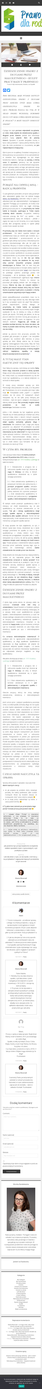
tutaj (25, 270)
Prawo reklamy (21, 1295)
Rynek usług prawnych (21, 1302)
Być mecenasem (17, 84)
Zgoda (21, 1386)
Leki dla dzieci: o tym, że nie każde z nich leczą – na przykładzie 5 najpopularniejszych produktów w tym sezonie (21, 859)
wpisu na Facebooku (11, 199)
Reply (25, 957)
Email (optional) (8, 1144)
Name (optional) (8, 1135)
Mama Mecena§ (21, 969)
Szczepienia (21, 1305)
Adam (21, 916)
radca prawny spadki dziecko (20, 894)
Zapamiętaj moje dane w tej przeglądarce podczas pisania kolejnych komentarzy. (20, 1164)
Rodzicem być (21, 1300)
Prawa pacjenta (21, 1293)
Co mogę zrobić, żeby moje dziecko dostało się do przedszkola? (22, 1325)
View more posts (21, 886)
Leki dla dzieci (21, 1292)
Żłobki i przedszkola (21, 1309)
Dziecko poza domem (21, 1286)
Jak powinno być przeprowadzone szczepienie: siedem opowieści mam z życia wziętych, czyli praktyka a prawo (21, 848)
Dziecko (25, 84)
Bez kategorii (21, 1280)
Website (5, 1152)
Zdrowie (21, 1307)
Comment (6, 1113)
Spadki (33, 84)
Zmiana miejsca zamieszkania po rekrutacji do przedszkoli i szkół (21, 1358)
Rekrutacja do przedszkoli (21, 1299)
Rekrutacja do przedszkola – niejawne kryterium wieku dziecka (23, 1336)
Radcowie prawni (21, 1297)
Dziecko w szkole (21, 1290)
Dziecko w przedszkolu (21, 1288)
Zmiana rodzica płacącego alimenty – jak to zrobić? (21, 1356)
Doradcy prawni (21, 1283)
